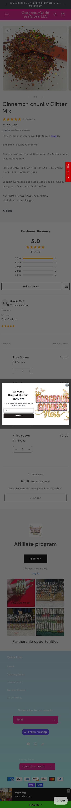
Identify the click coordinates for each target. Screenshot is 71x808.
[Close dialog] (67, 385)
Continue (18, 416)
